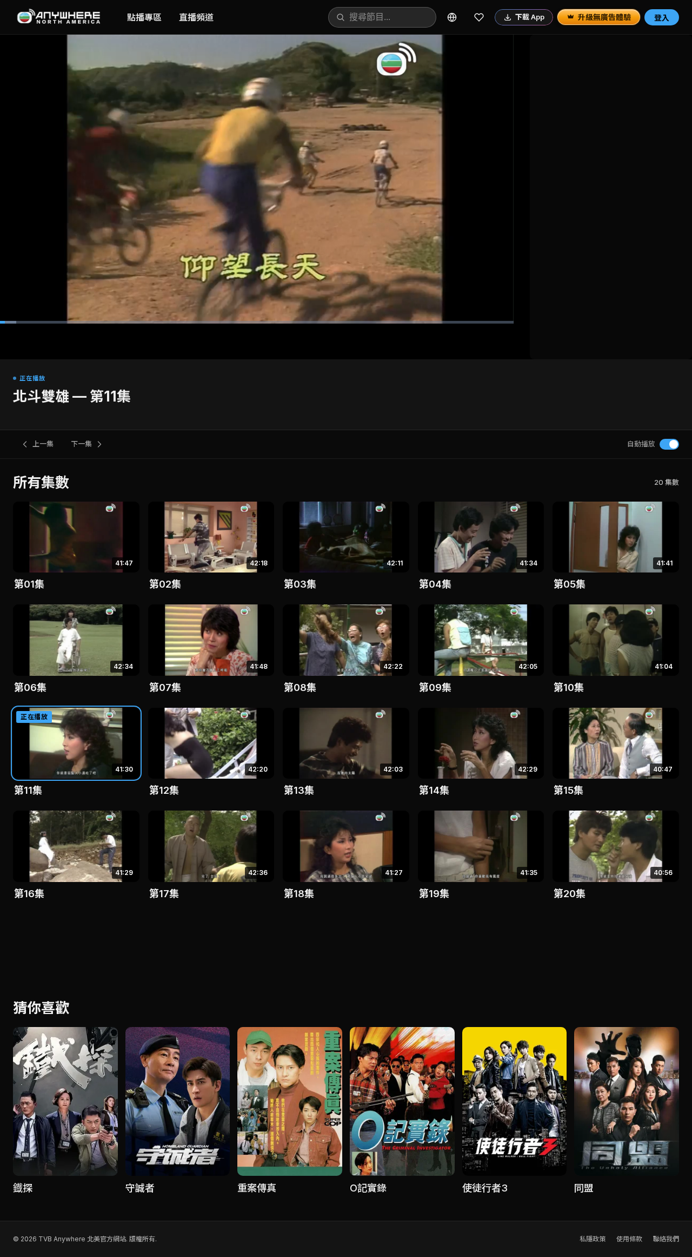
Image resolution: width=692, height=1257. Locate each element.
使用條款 (629, 1239)
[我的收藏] (479, 17)
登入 (661, 17)
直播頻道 (196, 17)
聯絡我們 (666, 1239)
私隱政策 (593, 1239)
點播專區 (144, 17)
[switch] (669, 444)
